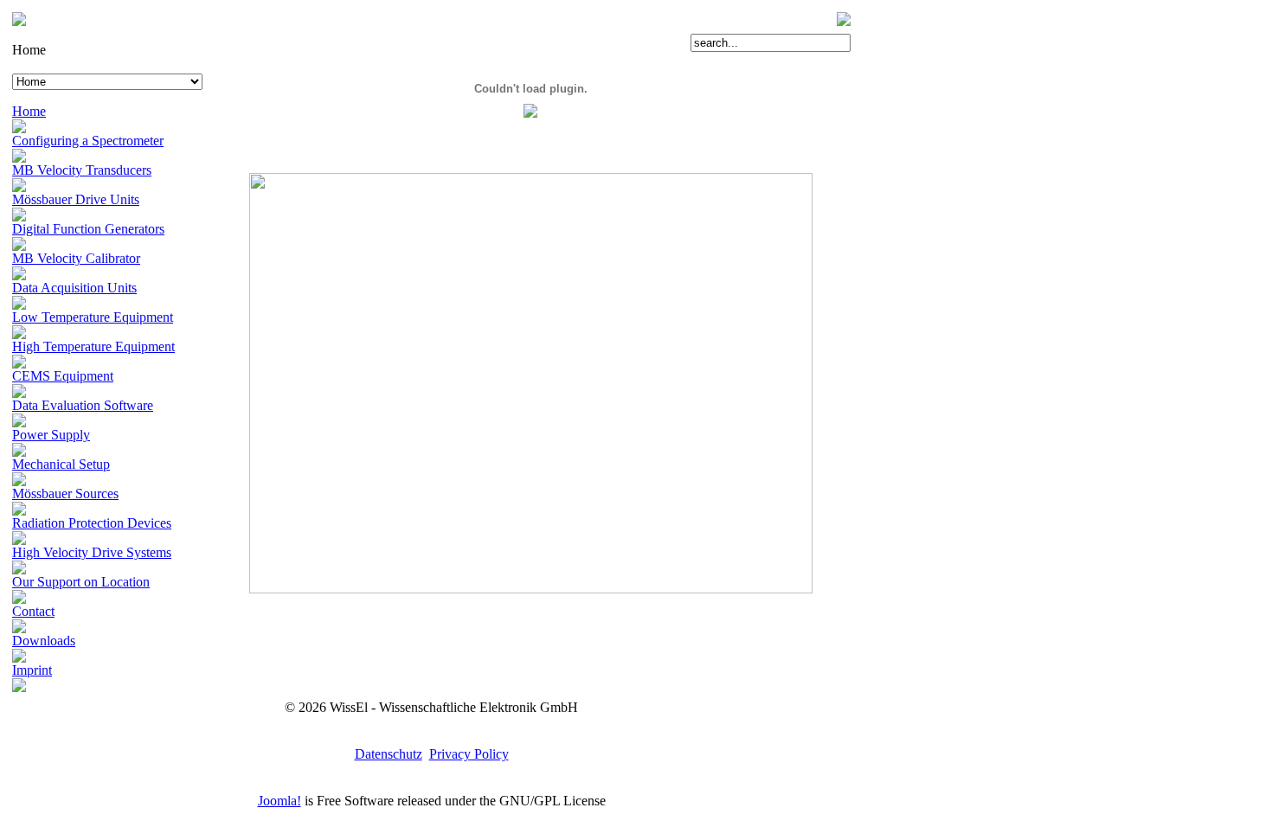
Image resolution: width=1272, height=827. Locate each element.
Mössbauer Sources (65, 493)
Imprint (32, 670)
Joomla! (279, 800)
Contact (33, 611)
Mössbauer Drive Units (75, 199)
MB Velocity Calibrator (76, 258)
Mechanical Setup (61, 464)
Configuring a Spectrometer (88, 140)
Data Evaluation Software (82, 405)
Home (29, 111)
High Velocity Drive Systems (91, 552)
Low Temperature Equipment (92, 317)
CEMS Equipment (62, 376)
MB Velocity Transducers (81, 170)
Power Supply (51, 434)
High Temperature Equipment (93, 346)
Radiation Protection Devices (91, 523)
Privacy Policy (469, 754)
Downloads (43, 640)
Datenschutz (388, 754)
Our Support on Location (81, 581)
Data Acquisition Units (74, 287)
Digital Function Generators (88, 228)
